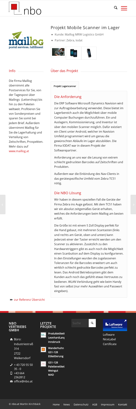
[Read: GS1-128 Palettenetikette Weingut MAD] (43, 364)
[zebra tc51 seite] (89, 53)
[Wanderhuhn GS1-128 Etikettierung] (2, 204)
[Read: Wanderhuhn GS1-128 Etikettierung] (43, 349)
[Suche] (113, 8)
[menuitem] (113, 8)
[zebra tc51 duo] (73, 53)
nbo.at (15, 404)
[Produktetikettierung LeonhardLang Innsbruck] (133, 204)
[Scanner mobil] (58, 53)
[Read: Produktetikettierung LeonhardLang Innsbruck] (43, 335)
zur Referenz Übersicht (29, 300)
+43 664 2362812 (19, 375)
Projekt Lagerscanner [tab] (65, 86)
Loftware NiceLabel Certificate (110, 339)
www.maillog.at (19, 151)
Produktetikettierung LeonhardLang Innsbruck (60, 337)
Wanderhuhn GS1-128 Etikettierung (56, 352)
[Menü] (122, 8)
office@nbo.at (23, 381)
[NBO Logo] (25, 8)
